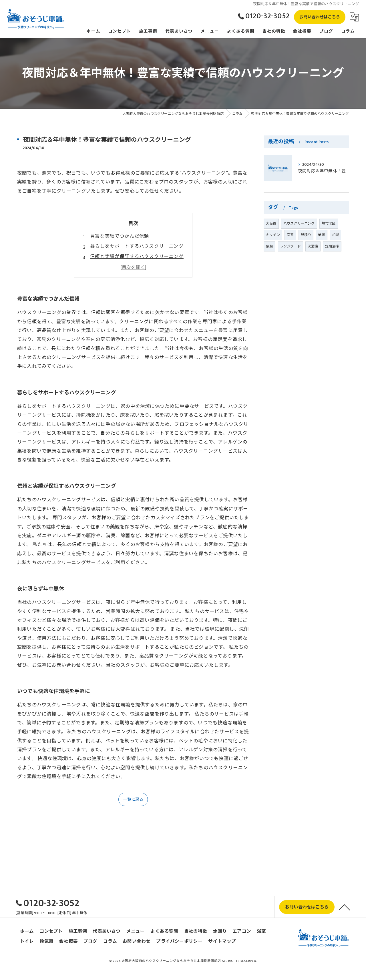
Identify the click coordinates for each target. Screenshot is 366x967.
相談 (335, 235)
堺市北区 (329, 223)
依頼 (269, 246)
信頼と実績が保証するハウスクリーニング (137, 257)
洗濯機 (313, 246)
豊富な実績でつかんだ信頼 (119, 236)
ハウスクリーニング (299, 223)
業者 (321, 235)
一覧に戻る (133, 799)
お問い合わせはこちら (319, 17)
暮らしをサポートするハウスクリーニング (137, 246)
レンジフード (290, 246)
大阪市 (271, 223)
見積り (306, 235)
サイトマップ (222, 941)
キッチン (273, 235)
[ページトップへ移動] (344, 907)
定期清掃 (332, 246)
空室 (290, 235)
